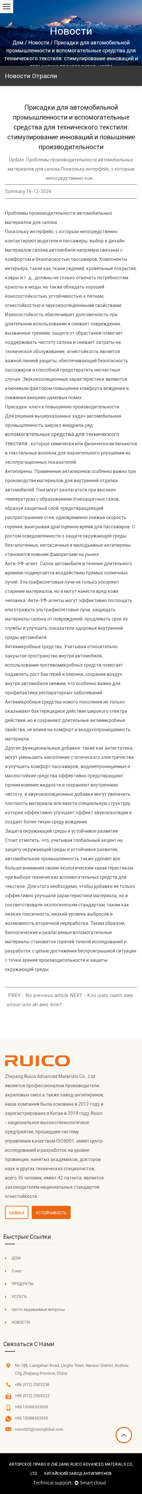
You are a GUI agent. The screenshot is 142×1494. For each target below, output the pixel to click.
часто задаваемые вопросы (38, 1309)
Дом (18, 43)
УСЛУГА (19, 1296)
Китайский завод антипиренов (78, 1473)
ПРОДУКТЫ (22, 1284)
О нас (17, 1271)
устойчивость (51, 1213)
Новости (38, 43)
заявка (16, 1213)
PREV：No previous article (38, 995)
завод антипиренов (81, 1094)
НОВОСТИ (21, 1322)
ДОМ (16, 1258)
